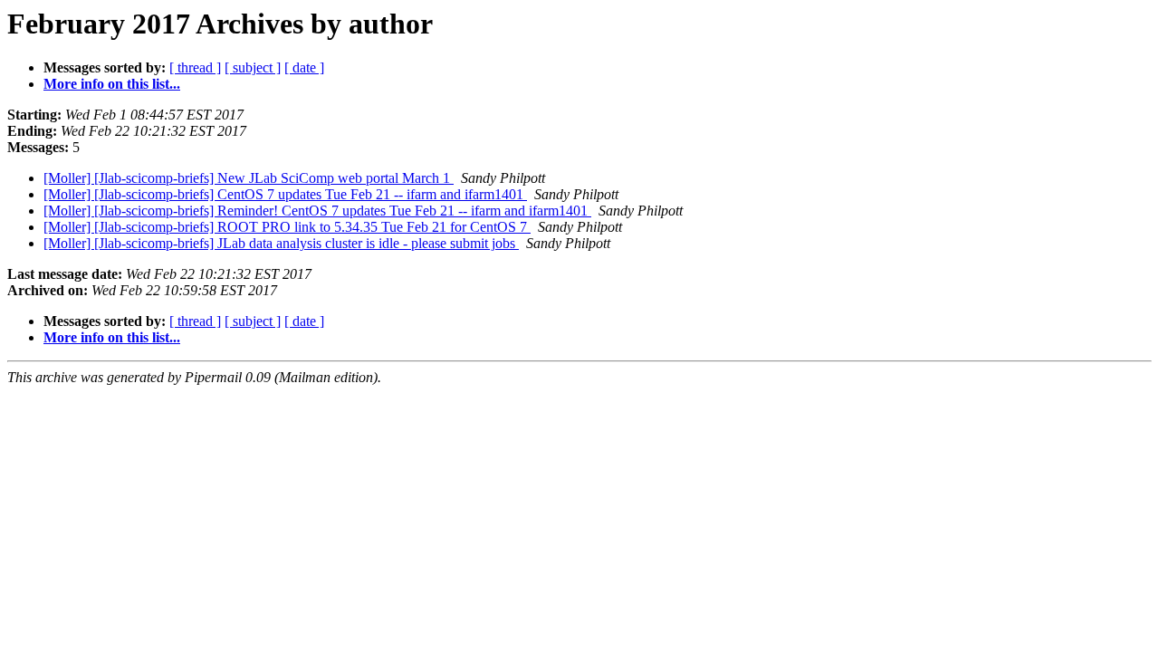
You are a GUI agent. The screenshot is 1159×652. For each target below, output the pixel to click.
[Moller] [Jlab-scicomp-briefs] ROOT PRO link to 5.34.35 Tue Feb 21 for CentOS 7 (287, 227)
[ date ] (304, 67)
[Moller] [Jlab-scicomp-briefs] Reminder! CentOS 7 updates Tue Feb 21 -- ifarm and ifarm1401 (317, 210)
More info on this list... (111, 83)
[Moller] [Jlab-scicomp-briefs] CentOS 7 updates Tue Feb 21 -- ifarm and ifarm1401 (285, 194)
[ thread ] (195, 67)
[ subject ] (253, 67)
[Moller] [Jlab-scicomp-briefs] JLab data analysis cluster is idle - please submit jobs (281, 243)
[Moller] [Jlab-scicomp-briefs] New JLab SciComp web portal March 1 (248, 178)
